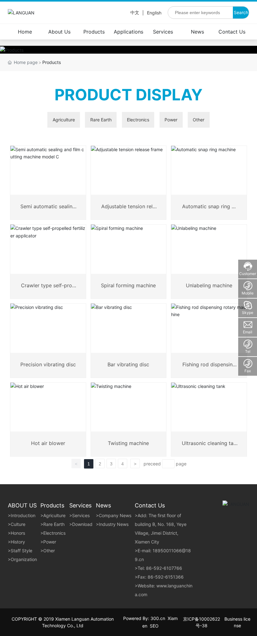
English (154, 12)
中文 (134, 12)
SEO (154, 625)
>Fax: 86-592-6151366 (159, 577)
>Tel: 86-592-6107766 (158, 568)
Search (241, 12)
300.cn (157, 618)
